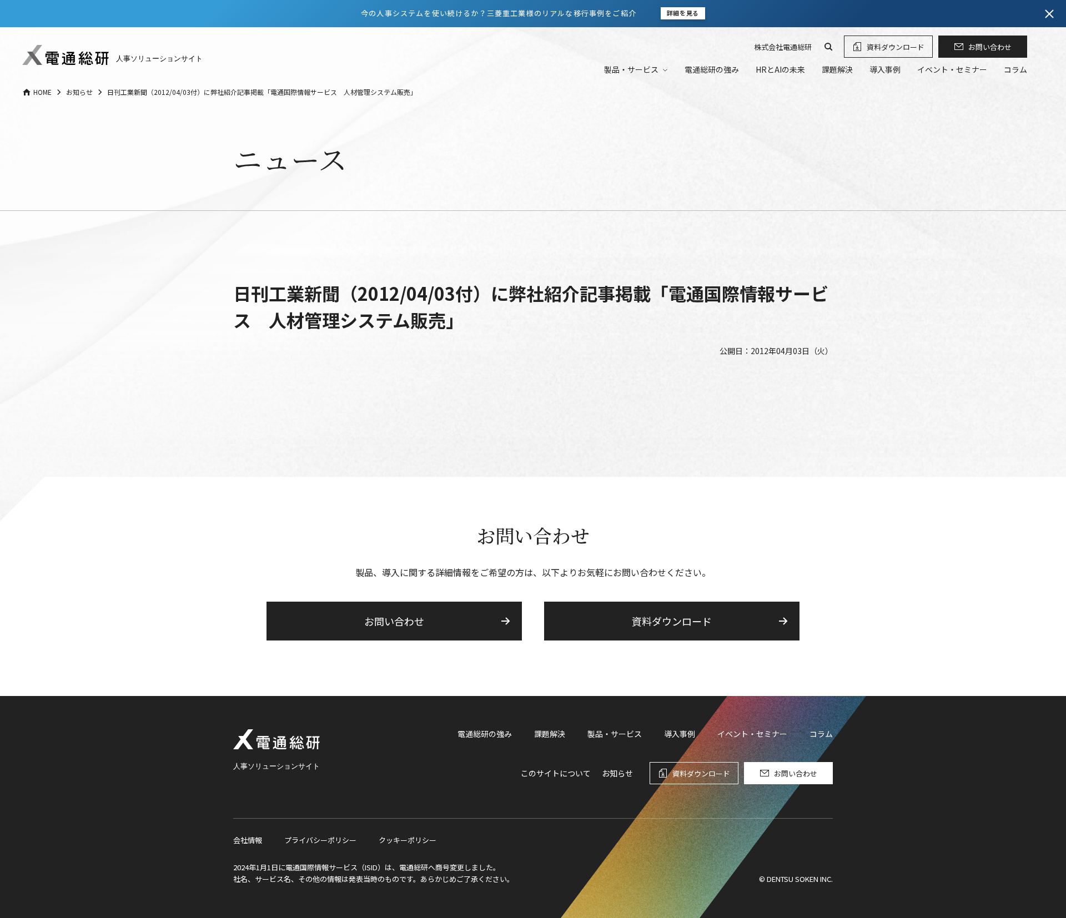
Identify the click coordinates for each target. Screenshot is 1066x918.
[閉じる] (1049, 13)
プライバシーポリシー (320, 840)
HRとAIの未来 (780, 69)
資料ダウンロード (895, 47)
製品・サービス (614, 733)
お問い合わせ (990, 47)
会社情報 (247, 840)
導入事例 (885, 69)
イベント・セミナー (952, 69)
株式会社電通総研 (783, 47)
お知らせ (617, 773)
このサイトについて (556, 773)
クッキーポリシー (407, 840)
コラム (1015, 69)
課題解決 (837, 69)
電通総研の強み (712, 69)
